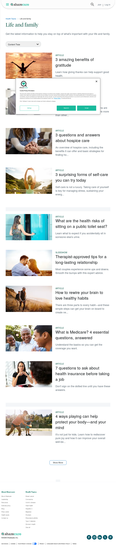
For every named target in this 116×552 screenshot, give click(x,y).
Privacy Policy (57, 98)
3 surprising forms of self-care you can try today (81, 177)
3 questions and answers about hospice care (77, 137)
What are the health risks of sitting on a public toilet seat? (81, 223)
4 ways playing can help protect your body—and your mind (80, 421)
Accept (86, 108)
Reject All (66, 108)
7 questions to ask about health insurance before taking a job (82, 373)
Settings (29, 108)
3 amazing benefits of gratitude (74, 62)
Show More (58, 462)
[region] (58, 96)
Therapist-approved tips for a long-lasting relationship (81, 259)
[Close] (96, 81)
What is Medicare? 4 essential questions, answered (82, 334)
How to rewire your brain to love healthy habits (79, 295)
